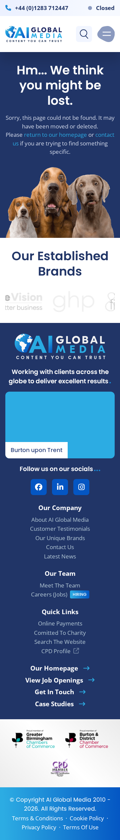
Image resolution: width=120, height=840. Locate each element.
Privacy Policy (39, 827)
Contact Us (60, 547)
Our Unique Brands (60, 538)
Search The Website (60, 642)
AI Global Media (68, 800)
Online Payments (60, 623)
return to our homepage (55, 134)
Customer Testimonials (60, 528)
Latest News (60, 556)
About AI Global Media (60, 519)
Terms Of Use (81, 827)
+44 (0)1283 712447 (41, 8)
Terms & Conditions (37, 818)
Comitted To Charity (60, 633)
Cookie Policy (87, 818)
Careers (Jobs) (49, 594)
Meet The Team (60, 585)
